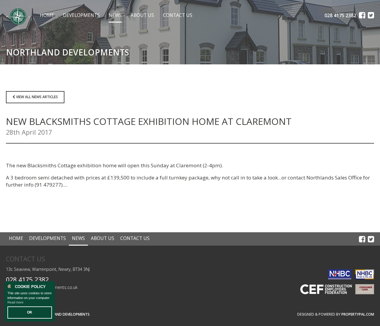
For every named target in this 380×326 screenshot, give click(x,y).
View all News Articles (36, 96)
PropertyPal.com (357, 314)
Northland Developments (65, 314)
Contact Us (177, 15)
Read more (15, 302)
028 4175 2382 (27, 279)
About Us (142, 15)
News (115, 15)
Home (47, 15)
